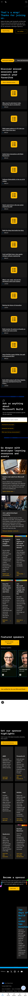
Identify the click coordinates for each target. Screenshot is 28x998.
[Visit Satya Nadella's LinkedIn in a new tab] (3, 664)
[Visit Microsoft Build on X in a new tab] (11, 991)
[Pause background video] (2, 687)
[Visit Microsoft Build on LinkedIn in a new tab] (8, 991)
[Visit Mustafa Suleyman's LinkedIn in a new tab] (20, 664)
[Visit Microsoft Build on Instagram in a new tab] (15, 991)
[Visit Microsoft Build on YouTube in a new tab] (22, 991)
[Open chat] (25, 989)
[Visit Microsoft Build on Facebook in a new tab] (18, 991)
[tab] (7, 57)
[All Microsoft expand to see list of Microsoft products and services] (2, 2)
